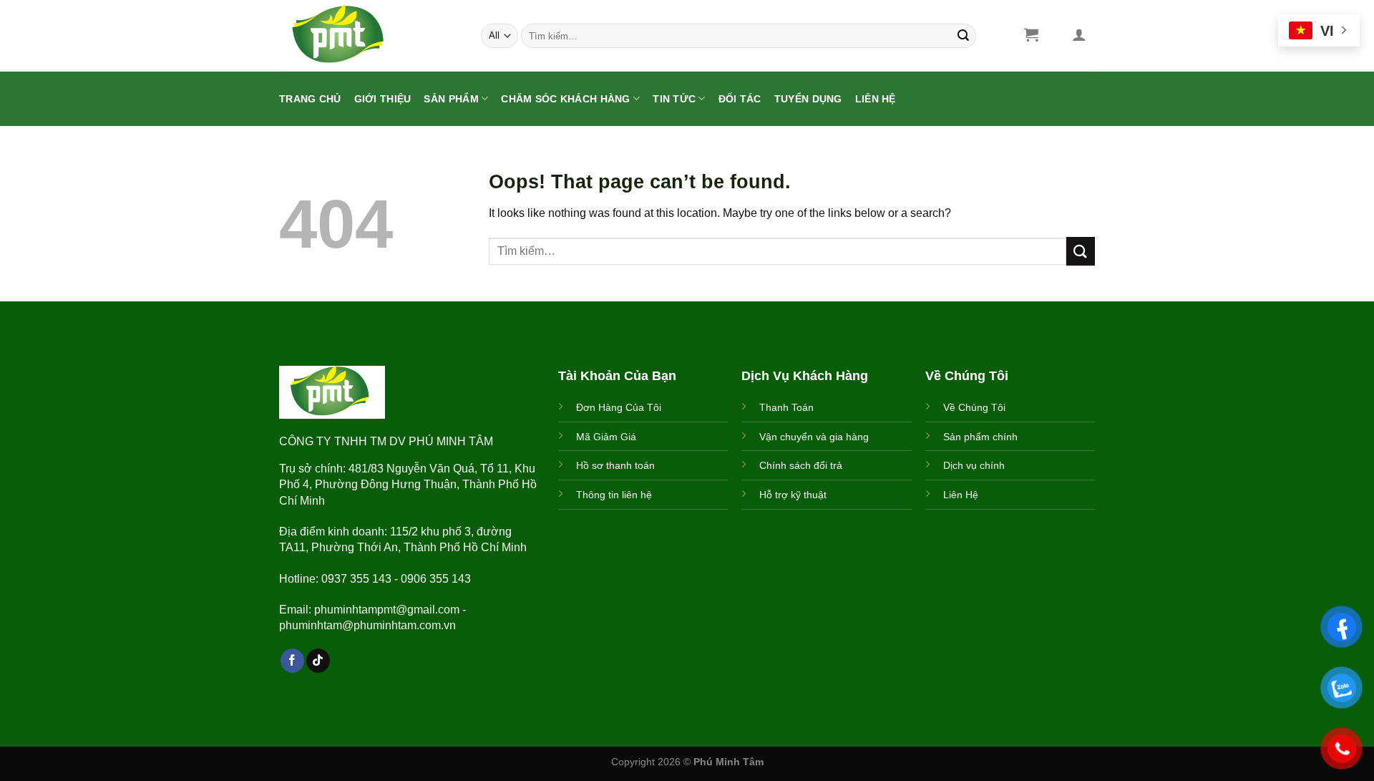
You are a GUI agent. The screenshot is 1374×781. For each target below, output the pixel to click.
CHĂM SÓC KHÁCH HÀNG (565, 99)
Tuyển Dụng (808, 99)
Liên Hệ (875, 99)
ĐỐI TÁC (739, 99)
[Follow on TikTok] (318, 661)
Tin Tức (674, 99)
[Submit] (963, 36)
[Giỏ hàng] (1031, 34)
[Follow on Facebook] (292, 661)
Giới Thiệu (382, 99)
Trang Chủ (310, 99)
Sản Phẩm (451, 99)
